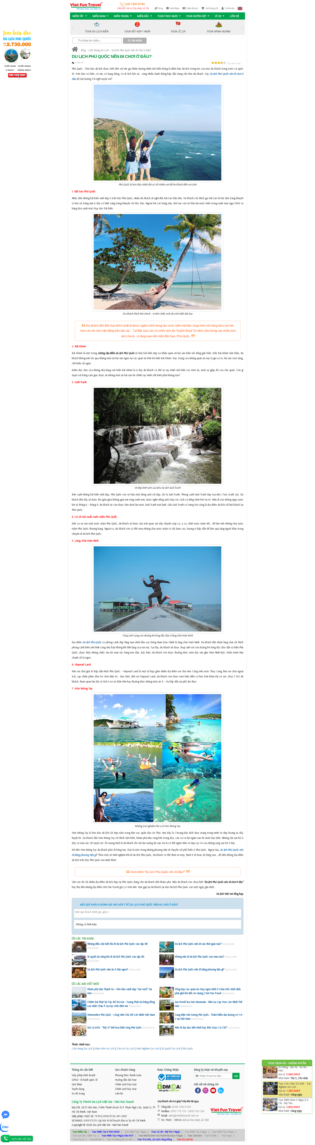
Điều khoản (192, 8)
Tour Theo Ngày (168, 16)
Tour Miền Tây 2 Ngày (196, 1131)
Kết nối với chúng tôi (206, 1084)
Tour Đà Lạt (78, 1139)
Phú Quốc (187, 1048)
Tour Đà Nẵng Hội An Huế (119, 1139)
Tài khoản (229, 8)
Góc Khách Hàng (125, 1069)
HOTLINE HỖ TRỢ (21, 1139)
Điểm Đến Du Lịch (104, 1048)
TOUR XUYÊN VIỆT (196, 16)
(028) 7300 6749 (181, 1106)
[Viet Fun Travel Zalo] (220, 1090)
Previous (72, 27)
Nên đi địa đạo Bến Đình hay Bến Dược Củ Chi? (201, 1027)
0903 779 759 (178, 1111)
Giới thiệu (174, 8)
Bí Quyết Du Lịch (171, 1048)
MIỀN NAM (98, 16)
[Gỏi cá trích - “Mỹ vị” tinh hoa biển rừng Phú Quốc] (79, 1030)
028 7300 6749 (134, 4)
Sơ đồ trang (78, 1093)
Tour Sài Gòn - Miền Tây (85, 1135)
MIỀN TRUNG (121, 16)
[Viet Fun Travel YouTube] (212, 1090)
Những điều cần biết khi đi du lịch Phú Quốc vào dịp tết (117, 944)
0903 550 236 (196, 1111)
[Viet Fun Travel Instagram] (205, 1090)
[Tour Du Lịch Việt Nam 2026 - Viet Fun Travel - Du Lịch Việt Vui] (86, 5)
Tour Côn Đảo (195, 1135)
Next (242, 27)
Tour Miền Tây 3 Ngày (223, 1131)
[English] (240, 8)
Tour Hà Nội (210, 1135)
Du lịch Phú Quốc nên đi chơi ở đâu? (131, 50)
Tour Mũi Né (95, 1139)
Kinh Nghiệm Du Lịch (147, 1048)
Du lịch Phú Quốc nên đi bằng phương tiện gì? (199, 969)
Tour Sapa (226, 1135)
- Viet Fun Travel (119, 1125)
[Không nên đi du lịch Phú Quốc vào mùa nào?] (166, 959)
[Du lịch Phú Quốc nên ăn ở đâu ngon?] (79, 972)
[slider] (218, 62)
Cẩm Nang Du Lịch (98, 50)
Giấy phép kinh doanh (83, 1075)
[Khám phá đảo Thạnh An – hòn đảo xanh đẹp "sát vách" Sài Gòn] (79, 992)
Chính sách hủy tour (126, 1089)
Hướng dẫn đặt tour (126, 1079)
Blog (160, 8)
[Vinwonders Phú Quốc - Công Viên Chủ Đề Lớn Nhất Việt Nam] (79, 1017)
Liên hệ (234, 16)
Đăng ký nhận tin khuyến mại (211, 1069)
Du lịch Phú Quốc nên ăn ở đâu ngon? (107, 969)
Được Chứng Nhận (168, 1069)
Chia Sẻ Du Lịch (125, 1048)
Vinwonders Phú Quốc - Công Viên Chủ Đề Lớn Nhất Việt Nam (121, 1014)
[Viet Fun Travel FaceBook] (197, 1090)
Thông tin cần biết (82, 1069)
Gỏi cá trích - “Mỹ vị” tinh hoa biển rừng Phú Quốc (114, 1027)
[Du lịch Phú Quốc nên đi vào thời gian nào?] (166, 947)
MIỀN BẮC (143, 16)
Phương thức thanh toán (128, 1075)
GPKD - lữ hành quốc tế (85, 1079)
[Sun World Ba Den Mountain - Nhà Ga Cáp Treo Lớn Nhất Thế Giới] (166, 1005)
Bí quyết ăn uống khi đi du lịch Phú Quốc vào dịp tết (115, 956)
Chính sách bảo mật (126, 1084)
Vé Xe (218, 16)
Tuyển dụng (78, 1089)
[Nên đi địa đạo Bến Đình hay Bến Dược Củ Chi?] (166, 1030)
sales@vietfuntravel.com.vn (183, 1115)
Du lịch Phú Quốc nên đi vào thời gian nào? (198, 944)
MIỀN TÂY (78, 16)
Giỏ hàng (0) (211, 8)
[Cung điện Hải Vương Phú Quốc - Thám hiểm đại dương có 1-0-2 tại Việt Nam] (166, 1017)
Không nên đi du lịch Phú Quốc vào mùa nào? (199, 956)
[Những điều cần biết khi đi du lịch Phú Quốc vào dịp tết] (79, 947)
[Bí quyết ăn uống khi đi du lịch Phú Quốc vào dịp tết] (79, 959)
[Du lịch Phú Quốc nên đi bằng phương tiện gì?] (166, 972)
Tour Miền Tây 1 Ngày (135, 1131)
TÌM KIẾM (136, 40)
